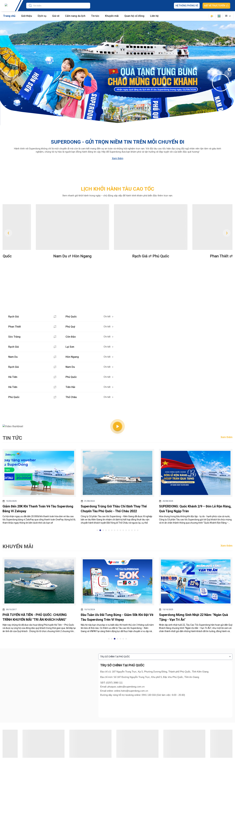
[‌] (221, 82)
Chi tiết (107, 316)
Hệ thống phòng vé (187, 5)
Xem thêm (117, 158)
